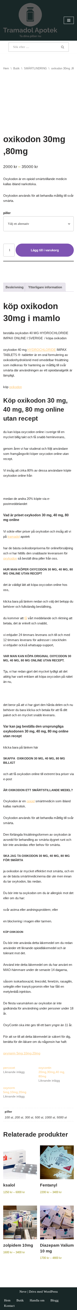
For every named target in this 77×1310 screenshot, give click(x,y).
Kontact (9, 1305)
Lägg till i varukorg (45, 250)
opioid (31, 801)
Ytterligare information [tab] (45, 287)
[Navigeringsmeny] (69, 20)
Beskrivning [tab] (15, 287)
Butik (16, 68)
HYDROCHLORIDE (41, 349)
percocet (9, 1067)
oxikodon (15, 387)
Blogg (54, 1300)
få (25, 618)
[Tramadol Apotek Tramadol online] (30, 20)
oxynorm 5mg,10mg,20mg (21, 1053)
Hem (6, 68)
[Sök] (63, 47)
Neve (23, 1291)
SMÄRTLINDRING (35, 68)
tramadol (13, 536)
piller (7, 213)
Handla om (37, 1300)
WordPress (51, 1291)
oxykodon (10, 558)
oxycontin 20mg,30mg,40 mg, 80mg (51, 1072)
